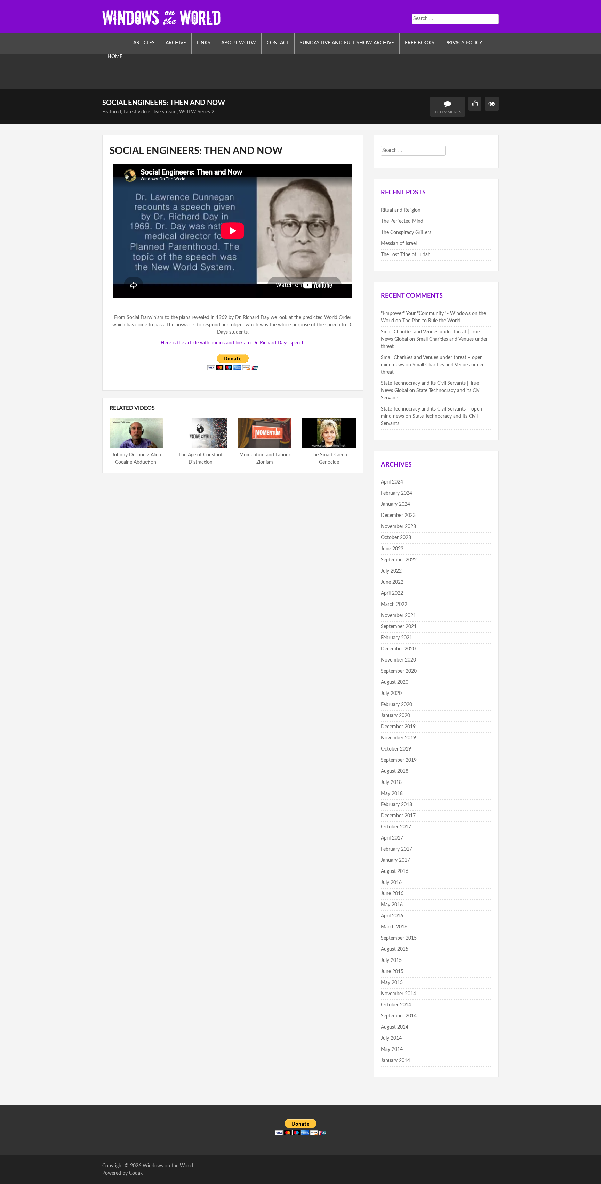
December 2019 (398, 726)
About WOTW (238, 43)
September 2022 (399, 560)
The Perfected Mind (402, 221)
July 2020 (391, 693)
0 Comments (448, 112)
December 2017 (398, 815)
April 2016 (392, 916)
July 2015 (391, 960)
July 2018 (391, 782)
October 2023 (396, 537)
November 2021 (398, 615)
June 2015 (392, 971)
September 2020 (399, 671)
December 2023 (398, 515)
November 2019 (398, 738)
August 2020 (394, 682)
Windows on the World (168, 1165)
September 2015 (399, 938)
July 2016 (391, 882)
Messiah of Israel (399, 243)
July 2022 (391, 571)
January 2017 (395, 860)
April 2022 (392, 593)
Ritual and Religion (400, 210)
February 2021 (396, 637)
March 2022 (394, 604)
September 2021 (399, 626)
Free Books (419, 43)
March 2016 (394, 927)
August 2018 (394, 771)
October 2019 (396, 749)
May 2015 (392, 982)
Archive (176, 43)
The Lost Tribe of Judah (406, 254)
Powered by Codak (122, 1173)
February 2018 (396, 804)
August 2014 (394, 1027)
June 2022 (392, 582)
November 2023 (398, 526)
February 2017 (396, 849)
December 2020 (398, 649)
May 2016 (392, 904)
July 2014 (391, 1038)
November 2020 (398, 660)
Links (203, 43)
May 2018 (392, 793)
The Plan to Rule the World (431, 320)
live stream (165, 112)
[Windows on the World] (161, 17)
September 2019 (399, 760)
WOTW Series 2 (196, 112)
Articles (144, 43)
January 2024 (395, 504)
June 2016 (392, 893)
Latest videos (137, 112)
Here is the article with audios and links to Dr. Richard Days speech (233, 343)
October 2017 (396, 827)
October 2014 (396, 1005)
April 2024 (392, 482)
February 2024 (396, 493)
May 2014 (392, 1049)
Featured (111, 112)
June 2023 (392, 548)
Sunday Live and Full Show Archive (347, 43)
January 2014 (395, 1060)
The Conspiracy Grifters (406, 232)
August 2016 (394, 871)
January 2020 (395, 715)
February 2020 (396, 704)
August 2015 (394, 949)
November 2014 (398, 993)
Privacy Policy (463, 43)
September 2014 (399, 1016)
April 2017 (392, 838)
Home (114, 56)
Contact (278, 43)
